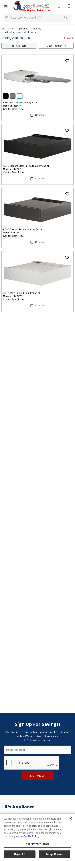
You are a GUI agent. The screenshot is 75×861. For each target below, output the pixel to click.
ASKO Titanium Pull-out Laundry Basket (22, 229)
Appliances (23, 28)
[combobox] (56, 46)
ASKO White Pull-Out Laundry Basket (21, 293)
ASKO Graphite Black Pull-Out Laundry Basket (26, 166)
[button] (5, 6)
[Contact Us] (69, 6)
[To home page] (31, 6)
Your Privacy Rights (37, 843)
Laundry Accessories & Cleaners (18, 32)
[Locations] (59, 6)
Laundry (37, 28)
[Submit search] (66, 17)
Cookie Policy (31, 836)
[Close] (71, 818)
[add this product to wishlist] (67, 61)
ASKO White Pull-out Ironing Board (20, 102)
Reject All (19, 854)
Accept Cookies (54, 854)
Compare (39, 115)
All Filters (21, 45)
